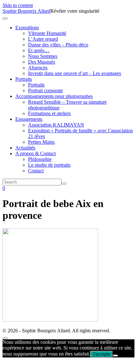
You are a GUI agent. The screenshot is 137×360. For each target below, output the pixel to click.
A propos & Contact (35, 153)
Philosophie (40, 159)
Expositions (27, 27)
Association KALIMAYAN (56, 125)
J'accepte (101, 354)
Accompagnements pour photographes (54, 96)
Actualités (25, 147)
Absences (37, 67)
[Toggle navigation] (5, 18)
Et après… (38, 50)
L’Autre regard (43, 39)
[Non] (115, 356)
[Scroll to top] (5, 338)
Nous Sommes (42, 56)
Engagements (28, 119)
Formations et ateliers (49, 113)
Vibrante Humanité (47, 33)
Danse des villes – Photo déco (58, 44)
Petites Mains (41, 142)
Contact (36, 170)
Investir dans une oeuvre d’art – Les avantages (74, 73)
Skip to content (18, 5)
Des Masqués (41, 62)
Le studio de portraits (49, 165)
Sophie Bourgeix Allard (26, 11)
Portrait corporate (45, 90)
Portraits (23, 79)
